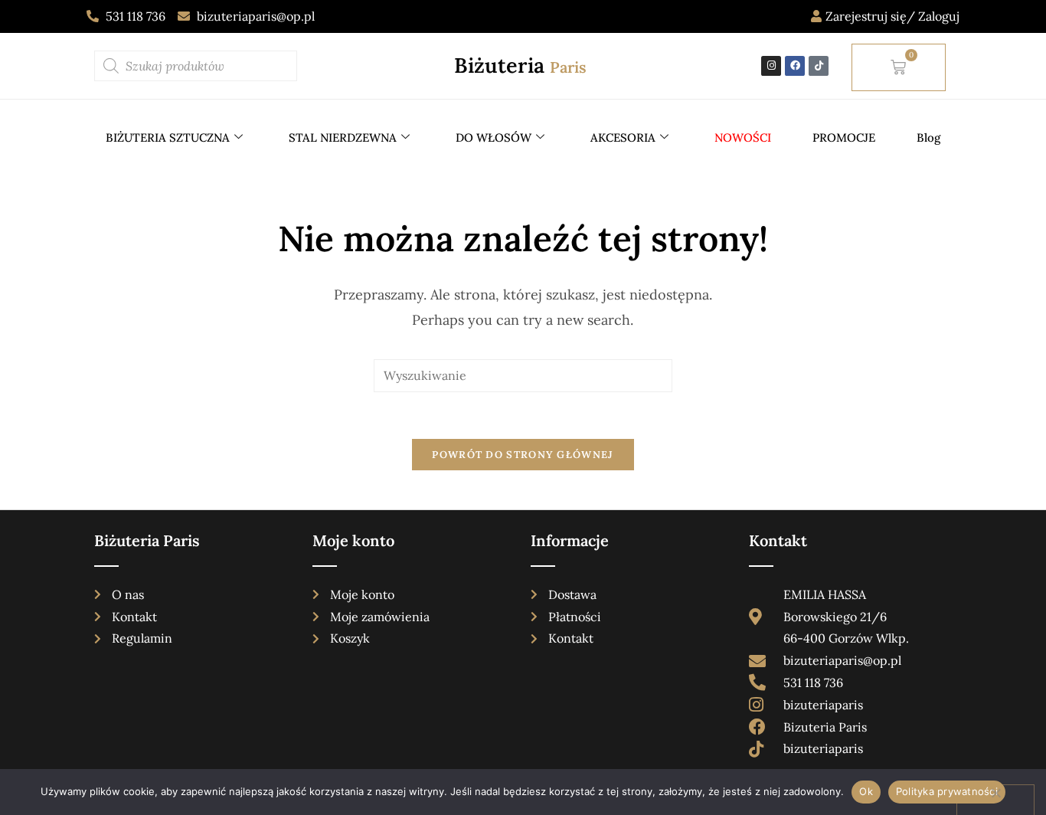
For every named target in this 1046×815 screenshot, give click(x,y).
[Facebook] (795, 66)
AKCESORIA (622, 137)
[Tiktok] (819, 66)
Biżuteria (520, 65)
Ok (866, 791)
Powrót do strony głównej (522, 454)
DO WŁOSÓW (493, 137)
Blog (928, 137)
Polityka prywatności (947, 791)
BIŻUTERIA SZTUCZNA (168, 137)
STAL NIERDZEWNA (343, 137)
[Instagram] (771, 66)
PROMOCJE (843, 137)
